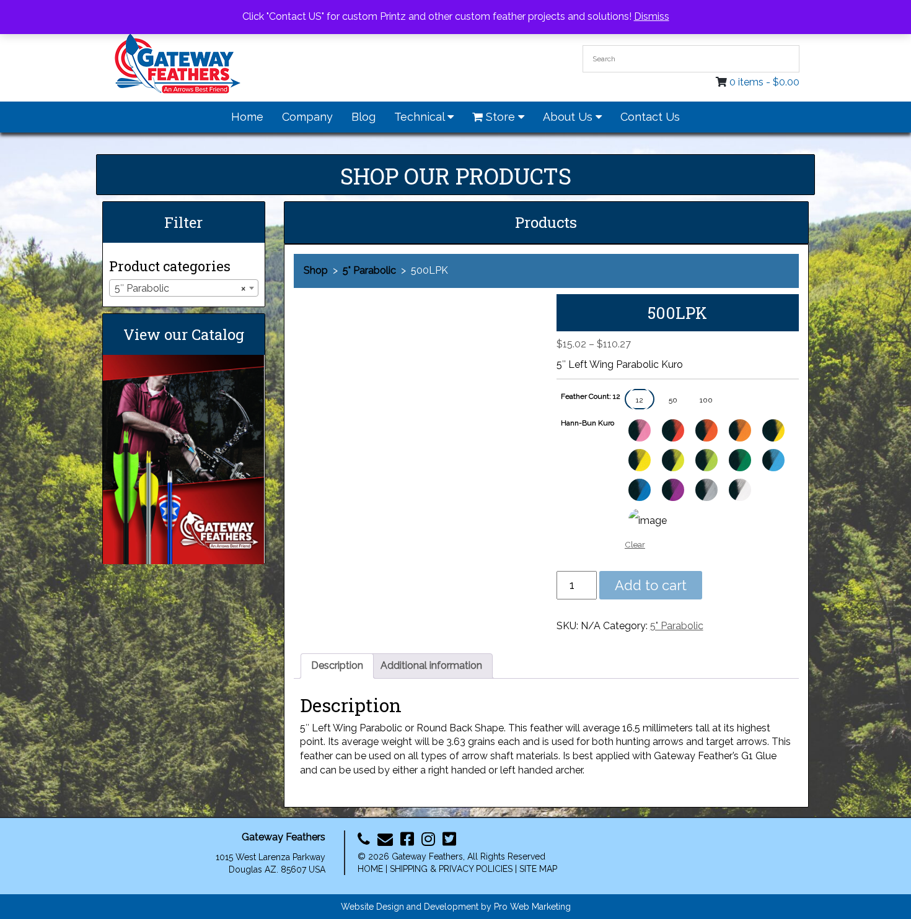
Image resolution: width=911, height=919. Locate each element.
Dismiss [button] (651, 16)
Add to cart (651, 585)
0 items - (764, 82)
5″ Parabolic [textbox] (180, 288)
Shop (316, 270)
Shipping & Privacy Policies (451, 869)
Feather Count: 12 (590, 396)
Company (307, 116)
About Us (569, 116)
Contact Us (650, 116)
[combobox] (183, 288)
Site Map (538, 869)
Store (500, 116)
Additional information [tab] (431, 665)
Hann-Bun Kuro (587, 423)
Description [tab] (337, 665)
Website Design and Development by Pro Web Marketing (456, 907)
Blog (363, 116)
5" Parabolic (369, 270)
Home (247, 116)
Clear (635, 544)
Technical (420, 116)
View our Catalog (183, 334)
